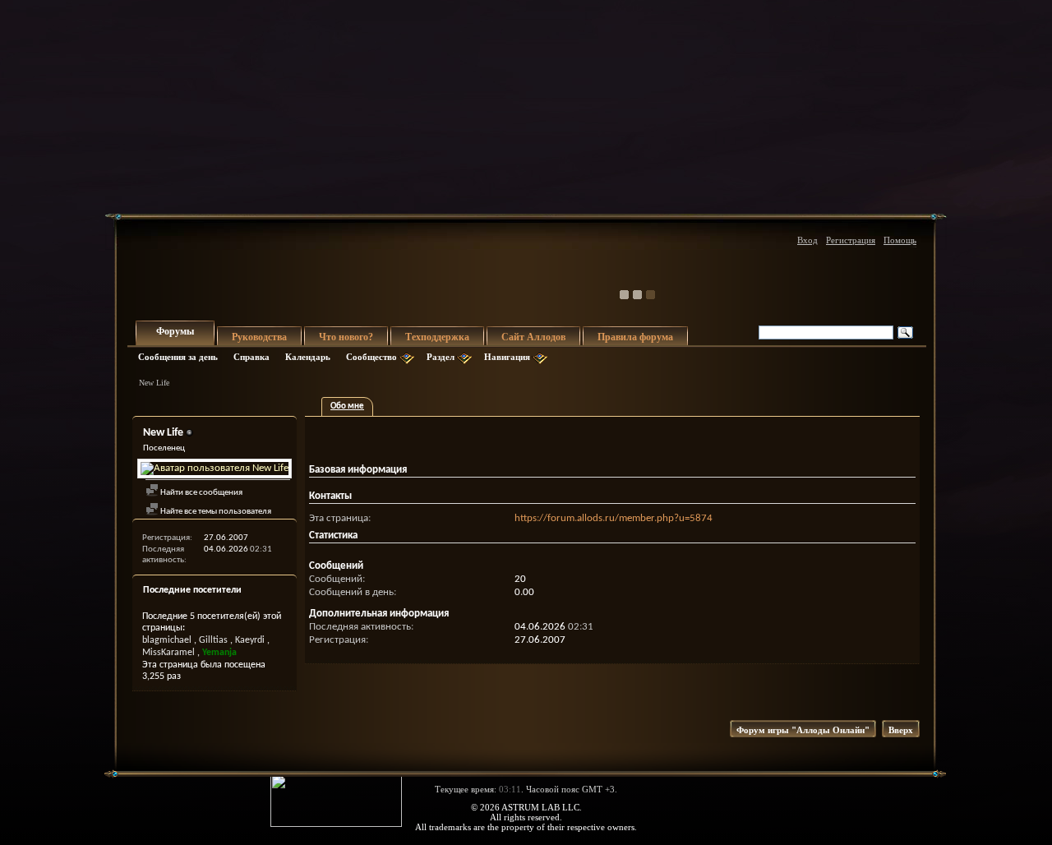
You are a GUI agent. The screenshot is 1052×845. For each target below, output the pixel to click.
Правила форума (635, 337)
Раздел (440, 357)
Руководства (259, 337)
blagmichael (166, 640)
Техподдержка (437, 337)
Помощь (900, 240)
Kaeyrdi (250, 640)
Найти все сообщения (200, 492)
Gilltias (213, 640)
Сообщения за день (178, 357)
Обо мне (347, 406)
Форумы (175, 331)
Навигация (507, 357)
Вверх (900, 730)
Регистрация (850, 240)
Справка (251, 357)
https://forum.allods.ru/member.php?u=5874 (613, 518)
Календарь (307, 357)
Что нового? (346, 337)
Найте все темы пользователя (215, 511)
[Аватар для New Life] (214, 468)
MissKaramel (168, 653)
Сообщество (371, 357)
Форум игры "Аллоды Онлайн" (803, 730)
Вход (807, 240)
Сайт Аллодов (533, 337)
